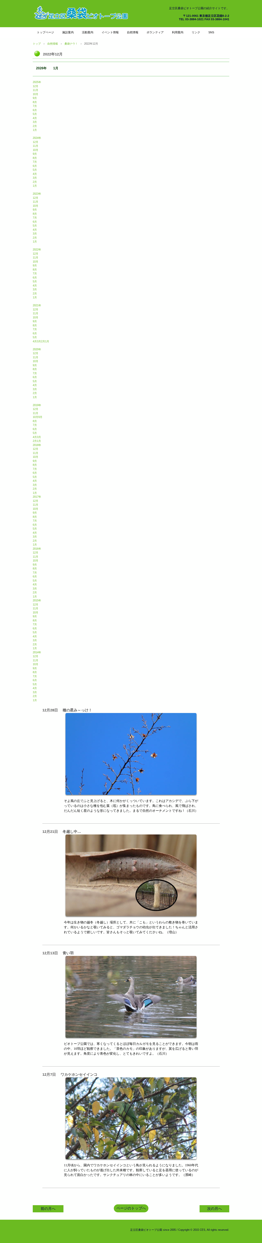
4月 (35, 118)
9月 (35, 98)
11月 (35, 90)
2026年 (41, 68)
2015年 (37, 600)
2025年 (37, 82)
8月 (35, 102)
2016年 (37, 548)
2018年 (37, 445)
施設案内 (68, 32)
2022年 (37, 249)
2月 (35, 126)
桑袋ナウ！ (71, 43)
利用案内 (177, 32)
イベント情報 (110, 32)
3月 (35, 122)
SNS (211, 32)
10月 (35, 94)
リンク (196, 32)
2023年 (37, 193)
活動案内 (87, 32)
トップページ (45, 32)
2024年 (37, 137)
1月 (55, 68)
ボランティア (155, 32)
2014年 (37, 652)
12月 (35, 86)
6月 (35, 110)
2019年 (37, 405)
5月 (35, 114)
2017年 (37, 496)
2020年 (37, 349)
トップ (37, 43)
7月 (35, 106)
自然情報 (132, 32)
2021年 (37, 305)
